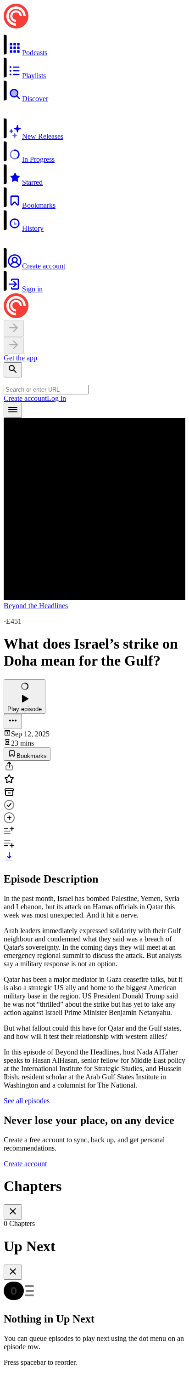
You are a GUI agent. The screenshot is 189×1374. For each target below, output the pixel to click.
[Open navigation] (13, 410)
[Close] (13, 1212)
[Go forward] (14, 345)
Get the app (20, 358)
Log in (56, 398)
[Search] (13, 369)
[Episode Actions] (13, 721)
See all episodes (27, 1101)
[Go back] (14, 328)
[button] (94, 45)
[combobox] (46, 389)
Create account (25, 398)
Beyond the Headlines (36, 606)
